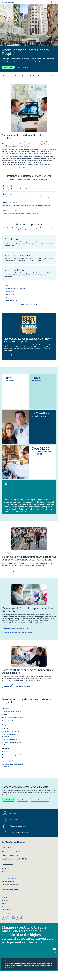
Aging (8, 285)
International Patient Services (39, 800)
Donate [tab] (32, 76)
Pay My (5, 869)
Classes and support (10, 755)
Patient (6, 848)
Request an (9, 875)
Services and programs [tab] (21, 76)
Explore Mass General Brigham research (15, 628)
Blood (9, 294)
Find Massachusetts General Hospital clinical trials (18, 632)
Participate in (9, 878)
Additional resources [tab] (42, 76)
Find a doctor (22, 67)
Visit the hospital (8, 67)
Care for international (11, 711)
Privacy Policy (10, 967)
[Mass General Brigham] (8, 2)
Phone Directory (22, 800)
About (4, 894)
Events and (8, 881)
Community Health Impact (12, 739)
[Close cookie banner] (51, 961)
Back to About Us (8, 6)
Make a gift (7, 686)
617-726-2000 (10, 800)
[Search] (51, 2)
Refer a (6, 721)
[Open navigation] (55, 2)
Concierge (11, 301)
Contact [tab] (52, 76)
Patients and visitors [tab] (7, 76)
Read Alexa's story (9, 571)
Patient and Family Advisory (13, 718)
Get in (6, 872)
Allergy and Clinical (15, 288)
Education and (10, 855)
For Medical (10, 884)
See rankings (7, 355)
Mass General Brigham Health (15, 859)
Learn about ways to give (23, 686)
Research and (9, 731)
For (6, 909)
